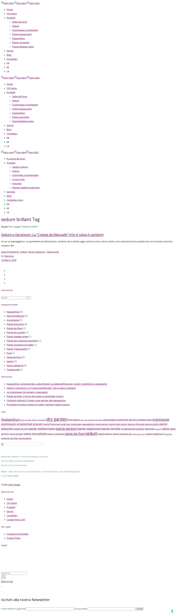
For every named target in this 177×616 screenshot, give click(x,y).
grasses (38, 424)
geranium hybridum (95, 420)
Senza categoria (36, 251)
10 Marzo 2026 (8, 260)
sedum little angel (138, 434)
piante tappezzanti (89, 428)
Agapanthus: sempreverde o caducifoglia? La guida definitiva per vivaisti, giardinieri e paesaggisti (57, 383)
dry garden (56, 419)
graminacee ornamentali (16, 424)
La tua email (80, 608)
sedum (91, 433)
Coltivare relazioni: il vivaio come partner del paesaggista (36, 400)
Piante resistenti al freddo (20, 344)
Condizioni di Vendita (17, 533)
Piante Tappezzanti (17, 348)
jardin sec (65, 424)
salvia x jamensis (55, 433)
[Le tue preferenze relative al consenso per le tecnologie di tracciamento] (172, 611)
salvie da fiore (75, 433)
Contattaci (12, 515)
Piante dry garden (16, 332)
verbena (5, 438)
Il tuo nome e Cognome (13, 608)
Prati (9, 353)
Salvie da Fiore (14, 357)
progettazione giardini (132, 428)
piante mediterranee (42, 428)
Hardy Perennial (51, 424)
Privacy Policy (13, 538)
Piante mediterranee (17, 336)
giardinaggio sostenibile (115, 419)
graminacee (160, 419)
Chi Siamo (12, 503)
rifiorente (149, 428)
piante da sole (21, 428)
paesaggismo (89, 424)
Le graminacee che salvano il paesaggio (27, 392)
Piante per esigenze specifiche (22, 340)
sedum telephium (155, 433)
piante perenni (66, 428)
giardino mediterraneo (140, 419)
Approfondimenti (10, 251)
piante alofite (152, 424)
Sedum (23, 251)
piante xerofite (111, 428)
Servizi (10, 511)
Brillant (34, 420)
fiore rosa (83, 420)
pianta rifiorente (136, 424)
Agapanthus (13, 311)
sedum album (105, 433)
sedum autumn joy (122, 433)
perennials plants (118, 424)
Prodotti (11, 507)
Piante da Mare (14, 328)
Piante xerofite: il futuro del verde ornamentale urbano (35, 396)
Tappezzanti (52, 251)
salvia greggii (16, 433)
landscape (76, 424)
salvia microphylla (35, 434)
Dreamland (41, 420)
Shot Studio (14, 484)
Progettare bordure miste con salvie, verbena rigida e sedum (38, 404)
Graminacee (13, 320)
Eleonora (9, 256)
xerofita (14, 438)
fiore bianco (74, 419)
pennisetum (102, 424)
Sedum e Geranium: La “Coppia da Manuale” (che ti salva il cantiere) (52, 234)
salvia (165, 428)
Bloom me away (25, 420)
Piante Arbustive (15, 324)
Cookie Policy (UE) (16, 519)
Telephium (168, 434)
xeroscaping (25, 438)
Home (10, 499)
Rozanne (158, 429)
